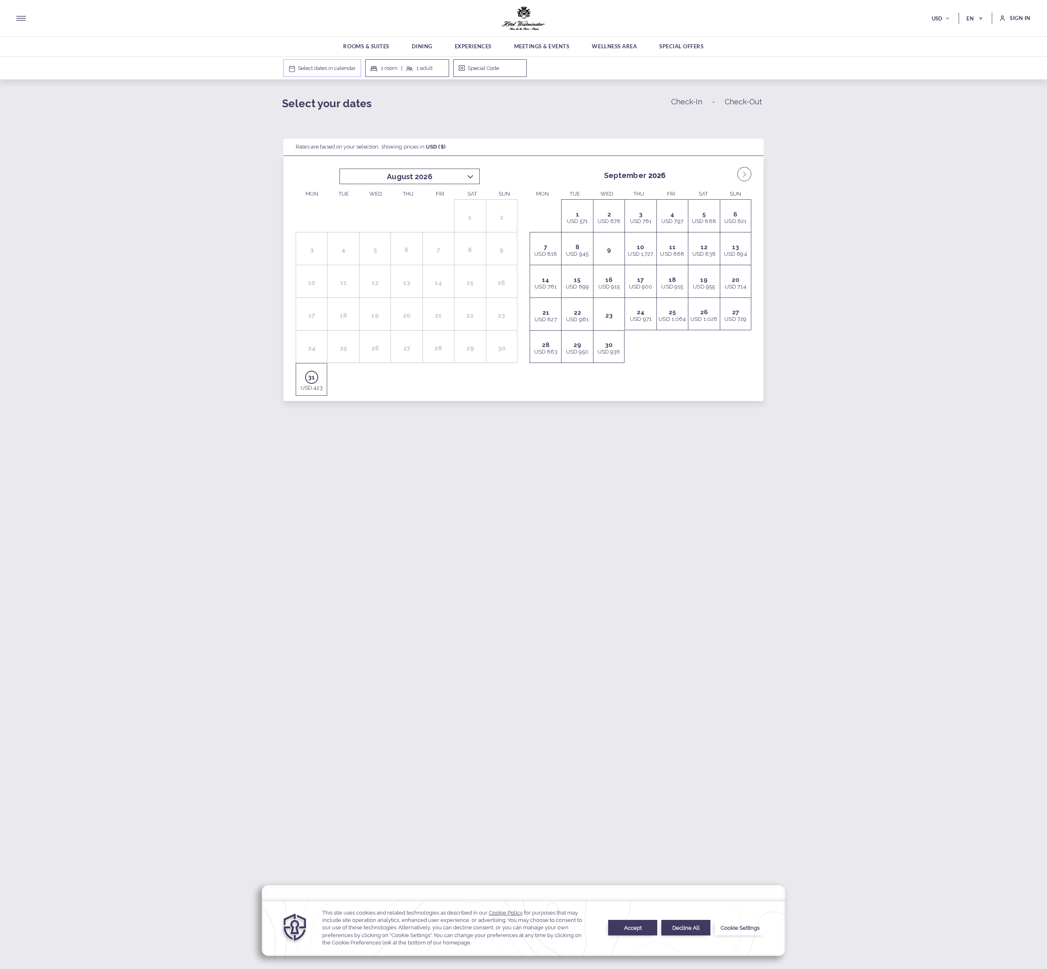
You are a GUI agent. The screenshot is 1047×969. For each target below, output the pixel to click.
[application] (523, 920)
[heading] (442, 105)
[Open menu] (21, 18)
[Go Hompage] (523, 18)
